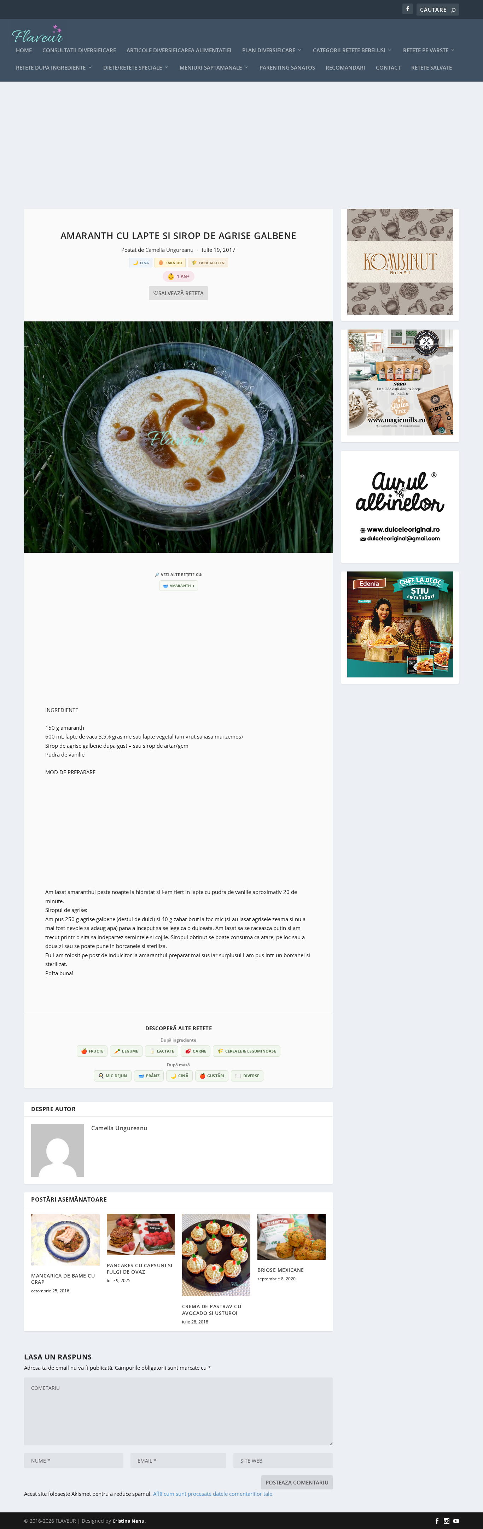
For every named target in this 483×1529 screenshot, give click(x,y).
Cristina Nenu (128, 1521)
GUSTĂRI (212, 1075)
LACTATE (161, 1051)
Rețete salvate (431, 68)
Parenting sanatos (287, 68)
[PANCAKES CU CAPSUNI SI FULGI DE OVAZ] (141, 1234)
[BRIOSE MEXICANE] (291, 1237)
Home (24, 50)
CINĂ (179, 1075)
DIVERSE (247, 1075)
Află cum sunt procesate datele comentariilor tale (212, 1493)
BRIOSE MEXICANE (280, 1270)
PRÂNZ (148, 1075)
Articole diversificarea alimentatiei (179, 50)
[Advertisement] (236, 145)
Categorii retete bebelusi (349, 50)
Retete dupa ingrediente (51, 68)
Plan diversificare (268, 50)
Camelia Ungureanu (170, 249)
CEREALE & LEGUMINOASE (246, 1051)
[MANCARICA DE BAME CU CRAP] (65, 1240)
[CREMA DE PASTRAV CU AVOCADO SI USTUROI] (216, 1255)
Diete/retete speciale (132, 68)
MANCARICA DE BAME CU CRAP (63, 1278)
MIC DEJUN (112, 1075)
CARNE (195, 1051)
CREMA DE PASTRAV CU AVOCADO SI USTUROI (212, 1309)
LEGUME (126, 1051)
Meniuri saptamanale (211, 68)
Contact (388, 68)
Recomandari (345, 68)
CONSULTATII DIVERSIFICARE (79, 50)
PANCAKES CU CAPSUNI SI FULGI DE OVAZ (140, 1268)
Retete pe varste (425, 50)
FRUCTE (92, 1051)
